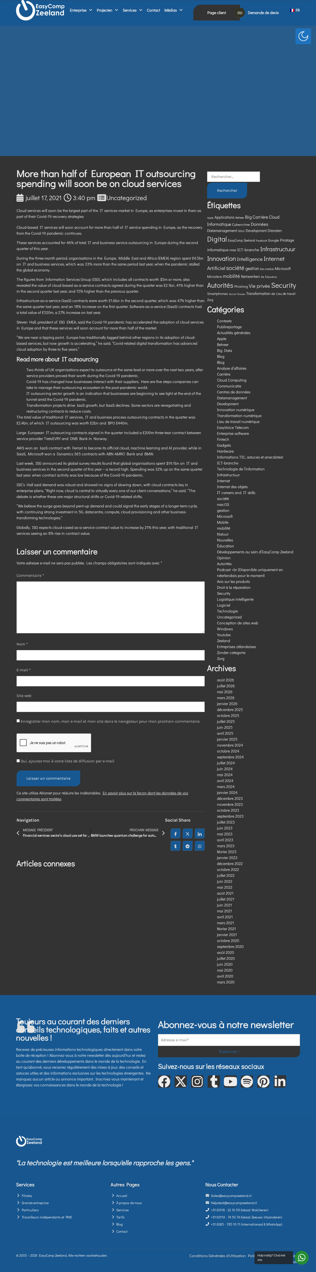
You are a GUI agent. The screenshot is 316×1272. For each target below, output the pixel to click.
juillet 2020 (226, 958)
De (262, 277)
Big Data (224, 350)
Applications (225, 217)
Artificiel (216, 268)
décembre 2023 (230, 798)
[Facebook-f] (164, 1081)
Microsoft (283, 268)
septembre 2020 (230, 946)
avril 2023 (225, 839)
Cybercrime (241, 224)
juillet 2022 (226, 875)
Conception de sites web (237, 622)
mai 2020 (225, 970)
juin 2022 (224, 881)
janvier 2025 (227, 739)
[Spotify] (247, 1081)
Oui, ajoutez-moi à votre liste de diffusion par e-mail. (67, 761)
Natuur (223, 534)
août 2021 (225, 893)
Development (256, 230)
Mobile (222, 522)
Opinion (224, 557)
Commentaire (30, 575)
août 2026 (225, 679)
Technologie (227, 611)
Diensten (275, 230)
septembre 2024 (230, 756)
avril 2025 (225, 733)
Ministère (214, 276)
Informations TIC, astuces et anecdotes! (250, 457)
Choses (241, 294)
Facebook (261, 240)
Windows (225, 628)
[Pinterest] (263, 1081)
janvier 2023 (227, 857)
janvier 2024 (227, 792)
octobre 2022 (228, 869)
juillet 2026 (226, 685)
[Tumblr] (214, 1081)
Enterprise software (233, 433)
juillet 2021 (225, 899)
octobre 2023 (228, 810)
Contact (153, 10)
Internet (274, 258)
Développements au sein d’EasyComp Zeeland (255, 551)
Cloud (274, 217)
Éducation (225, 545)
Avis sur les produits (233, 581)
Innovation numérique (235, 409)
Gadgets (224, 445)
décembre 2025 (230, 709)
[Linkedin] (280, 1081)
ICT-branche (248, 249)
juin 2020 (225, 964)
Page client (216, 12)
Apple (210, 217)
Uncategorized (126, 197)
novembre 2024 (230, 745)
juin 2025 (225, 727)
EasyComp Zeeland (241, 240)
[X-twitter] (181, 1081)
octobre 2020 (228, 940)
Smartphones (217, 293)
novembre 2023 (230, 804)
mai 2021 (224, 910)
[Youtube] (230, 1081)
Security (283, 285)
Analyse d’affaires (231, 368)
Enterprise (78, 10)
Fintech (223, 439)
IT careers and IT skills (236, 492)
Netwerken (250, 276)
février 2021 (226, 928)
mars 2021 (225, 922)
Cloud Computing (231, 380)
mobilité (231, 276)
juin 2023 (225, 827)
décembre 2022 (230, 863)
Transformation (258, 293)
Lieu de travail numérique (238, 421)
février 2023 (227, 851)
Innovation (221, 258)
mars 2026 (226, 697)
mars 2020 (226, 981)
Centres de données (233, 391)
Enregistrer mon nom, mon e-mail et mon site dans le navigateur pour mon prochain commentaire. (110, 721)
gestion (252, 268)
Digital (217, 239)
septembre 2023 (230, 816)
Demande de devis (263, 12)
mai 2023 (225, 833)
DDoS (241, 231)
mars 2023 (226, 845)
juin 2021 (224, 904)
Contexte (224, 320)
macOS (223, 504)
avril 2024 (225, 780)
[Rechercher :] (233, 177)
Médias (170, 10)
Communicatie (229, 385)
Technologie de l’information (241, 468)
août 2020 (225, 952)
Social (232, 294)
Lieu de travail (286, 293)
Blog (220, 356)
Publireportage (229, 326)
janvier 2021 (227, 934)
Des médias (267, 269)
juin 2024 (225, 768)
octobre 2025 (228, 715)
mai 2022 (224, 887)
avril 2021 (225, 916)
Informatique (219, 224)
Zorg (210, 300)
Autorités (220, 285)
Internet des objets (232, 486)
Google (273, 240)
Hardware (225, 451)
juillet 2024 (226, 762)
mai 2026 (225, 691)
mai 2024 (225, 774)
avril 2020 (225, 976)
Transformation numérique (239, 415)
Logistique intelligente (235, 599)
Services (130, 10)
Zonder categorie (231, 652)
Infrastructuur (277, 249)
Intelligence (250, 258)
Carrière (260, 217)
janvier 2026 (227, 703)
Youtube (224, 634)
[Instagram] (197, 1081)
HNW (232, 250)
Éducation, (271, 277)
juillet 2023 (226, 822)
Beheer (240, 217)
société (235, 267)
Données (259, 224)
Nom (22, 644)
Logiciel (223, 605)
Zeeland (223, 640)
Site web (24, 695)
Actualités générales (233, 332)
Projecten (104, 10)
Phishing (241, 286)
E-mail (24, 670)
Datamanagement (222, 230)
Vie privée (259, 286)
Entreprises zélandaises (236, 646)
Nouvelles (225, 539)
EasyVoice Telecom (233, 427)
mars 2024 (226, 786)
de (273, 293)
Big (248, 217)
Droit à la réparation (234, 587)
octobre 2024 (228, 750)
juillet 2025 (226, 721)
